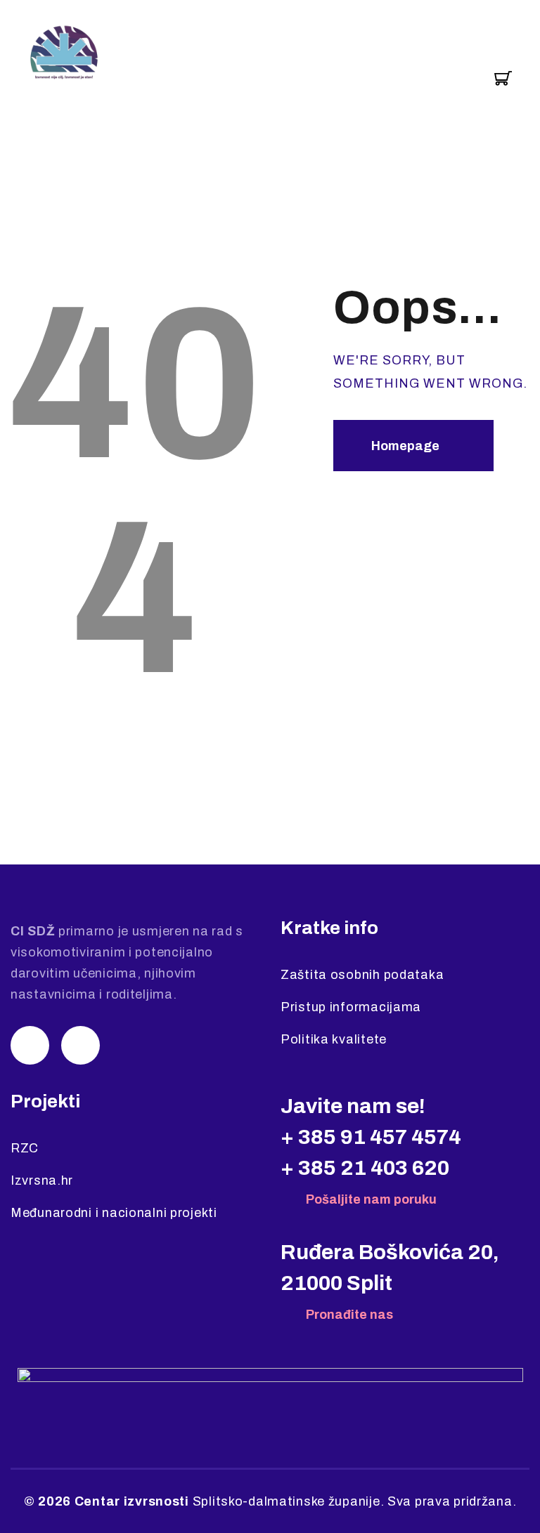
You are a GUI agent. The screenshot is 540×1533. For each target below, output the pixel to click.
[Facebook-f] (80, 1045)
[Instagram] (30, 1045)
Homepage (405, 446)
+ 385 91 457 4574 (371, 1137)
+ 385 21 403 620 (365, 1168)
